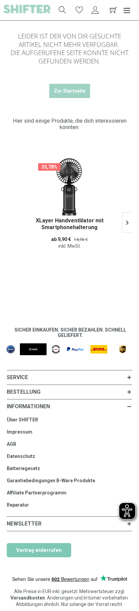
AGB (11, 444)
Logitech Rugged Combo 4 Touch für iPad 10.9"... (73, 223)
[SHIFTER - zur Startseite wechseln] (27, 10)
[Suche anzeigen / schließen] (62, 10)
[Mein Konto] (95, 10)
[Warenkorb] (112, 10)
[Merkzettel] (79, 10)
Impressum (19, 432)
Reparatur (18, 505)
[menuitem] (60, 10)
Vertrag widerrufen (39, 550)
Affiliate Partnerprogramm (36, 492)
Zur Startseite (69, 91)
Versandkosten (27, 598)
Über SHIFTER (22, 419)
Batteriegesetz (23, 468)
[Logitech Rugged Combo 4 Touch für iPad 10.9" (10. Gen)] (73, 186)
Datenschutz (21, 456)
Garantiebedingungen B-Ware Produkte (51, 480)
